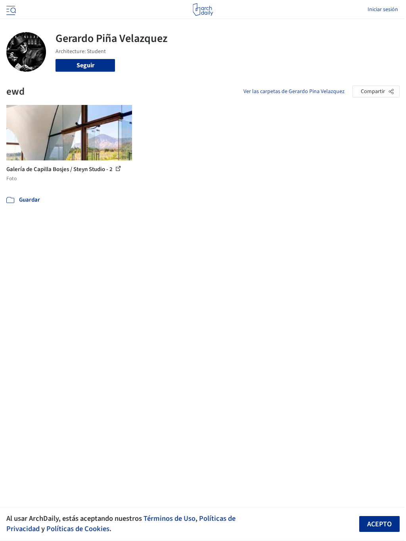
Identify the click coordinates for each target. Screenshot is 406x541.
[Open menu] (10, 9)
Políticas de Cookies (77, 529)
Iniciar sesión (383, 9)
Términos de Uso (169, 518)
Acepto (379, 524)
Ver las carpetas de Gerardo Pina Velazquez (294, 91)
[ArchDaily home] (203, 9)
